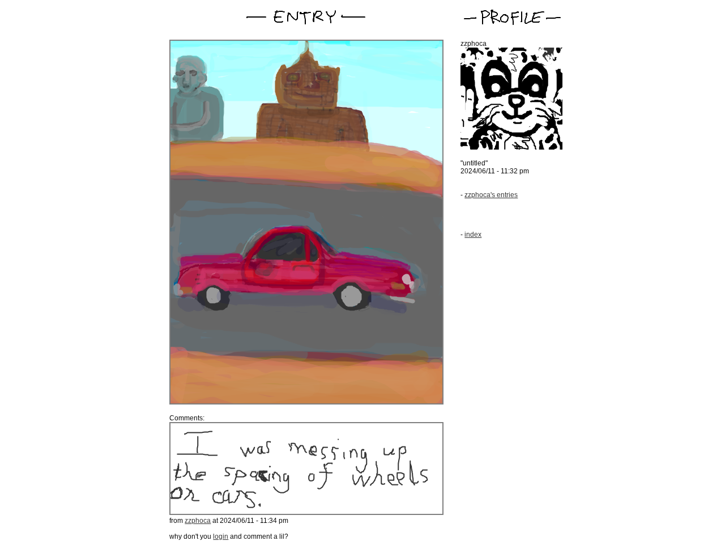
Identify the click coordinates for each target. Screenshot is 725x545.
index (472, 235)
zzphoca (198, 521)
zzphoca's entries (491, 195)
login (220, 536)
